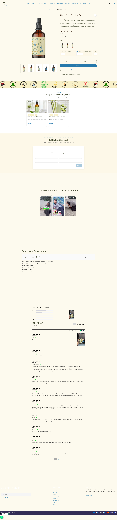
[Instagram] (5, 497)
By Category (55, 492)
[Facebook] (3, 497)
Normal (70, 160)
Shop (28, 3)
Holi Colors (55, 490)
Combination (46, 160)
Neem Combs (56, 500)
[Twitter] (7, 497)
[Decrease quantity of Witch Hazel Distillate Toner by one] (61, 61)
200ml (72, 45)
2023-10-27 (34, 438)
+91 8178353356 (89, 495)
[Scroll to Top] (114, 513)
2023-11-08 (34, 415)
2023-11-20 (34, 401)
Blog (89, 3)
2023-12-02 (34, 377)
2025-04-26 (34, 351)
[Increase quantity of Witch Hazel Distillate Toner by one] (66, 61)
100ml (67, 45)
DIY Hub (34, 3)
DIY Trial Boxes (56, 496)
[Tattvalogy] (4, 4)
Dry (70, 156)
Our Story (83, 3)
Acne (54, 9)
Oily (46, 156)
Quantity (62, 58)
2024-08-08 (34, 362)
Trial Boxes (60, 3)
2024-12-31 (34, 335)
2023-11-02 (34, 427)
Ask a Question (89, 257)
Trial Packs (55, 498)
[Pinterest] (1, 497)
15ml (62, 45)
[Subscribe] (29, 494)
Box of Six (52, 3)
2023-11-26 (34, 389)
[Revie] (82, 330)
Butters (54, 502)
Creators (67, 3)
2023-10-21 (34, 448)
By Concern (55, 494)
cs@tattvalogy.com (90, 496)
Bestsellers (75, 3)
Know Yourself (43, 3)
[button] (114, 3)
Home (49, 9)
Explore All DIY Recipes (57, 129)
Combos (55, 504)
